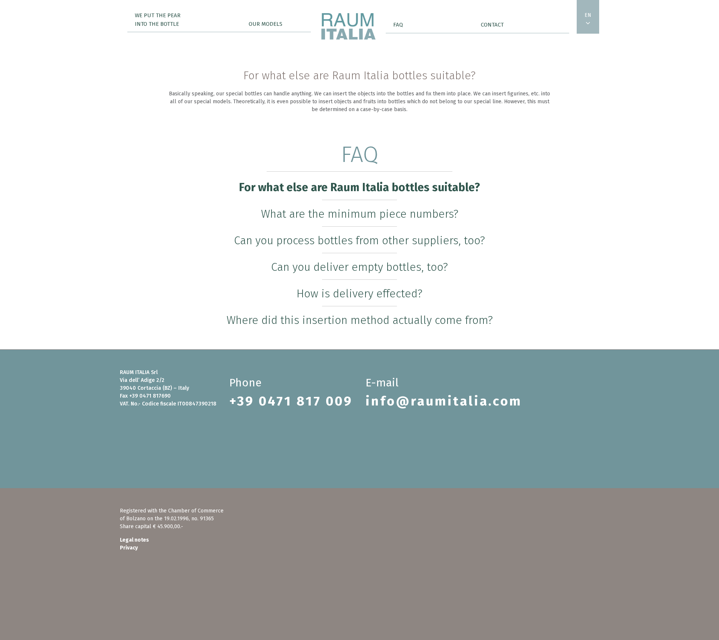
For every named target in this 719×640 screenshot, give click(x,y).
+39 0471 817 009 (291, 401)
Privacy (129, 548)
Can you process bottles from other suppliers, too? (359, 240)
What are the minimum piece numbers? (359, 214)
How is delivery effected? (359, 293)
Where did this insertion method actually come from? (360, 320)
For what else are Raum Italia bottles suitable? (359, 187)
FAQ (398, 24)
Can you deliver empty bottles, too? (359, 267)
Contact (492, 24)
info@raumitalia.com (443, 401)
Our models (265, 24)
